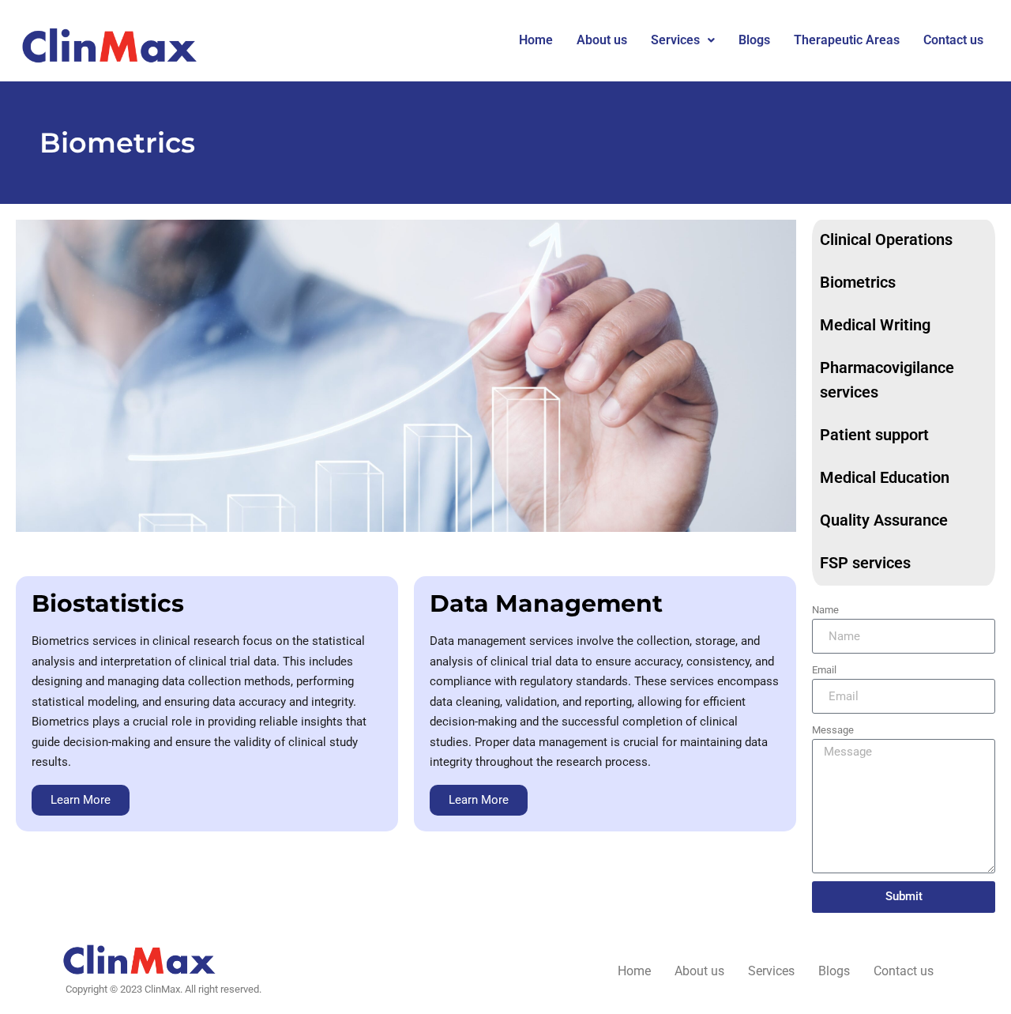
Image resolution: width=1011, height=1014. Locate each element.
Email (824, 670)
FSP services (865, 562)
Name (825, 610)
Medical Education (884, 477)
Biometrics (858, 282)
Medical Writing (875, 324)
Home (536, 39)
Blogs (754, 39)
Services (675, 39)
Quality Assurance (884, 520)
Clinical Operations (886, 239)
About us (602, 39)
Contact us (953, 39)
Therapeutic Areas (847, 39)
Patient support (874, 434)
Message (833, 730)
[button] (683, 40)
